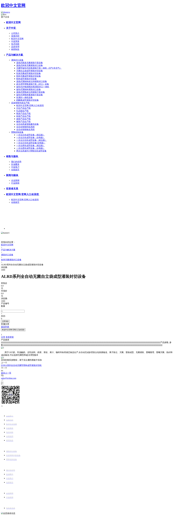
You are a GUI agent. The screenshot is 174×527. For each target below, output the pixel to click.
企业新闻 (15, 180)
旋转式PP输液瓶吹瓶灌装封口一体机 (32, 87)
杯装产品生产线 (23, 116)
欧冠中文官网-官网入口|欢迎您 (30, 105)
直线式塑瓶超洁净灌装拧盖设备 (30, 92)
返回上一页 (6, 373)
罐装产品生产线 (23, 121)
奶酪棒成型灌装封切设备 (27, 100)
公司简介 (15, 33)
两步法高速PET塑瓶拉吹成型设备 (31, 151)
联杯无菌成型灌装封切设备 (28, 76)
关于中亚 (11, 28)
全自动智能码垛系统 (25, 127)
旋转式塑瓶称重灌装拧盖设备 (29, 95)
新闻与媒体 (12, 175)
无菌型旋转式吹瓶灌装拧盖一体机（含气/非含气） (39, 68)
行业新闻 (15, 183)
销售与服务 (12, 156)
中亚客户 (15, 167)
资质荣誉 (10, 337)
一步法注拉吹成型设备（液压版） (31, 140)
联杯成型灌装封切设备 (26, 79)
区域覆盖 (15, 164)
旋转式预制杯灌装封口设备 (28, 89)
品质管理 (15, 47)
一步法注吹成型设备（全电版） (30, 137)
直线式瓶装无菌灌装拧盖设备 (29, 63)
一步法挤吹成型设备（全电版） (30, 148)
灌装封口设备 (17, 60)
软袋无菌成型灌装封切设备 (28, 73)
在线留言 (15, 170)
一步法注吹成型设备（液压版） (30, 135)
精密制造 (15, 49)
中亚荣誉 (15, 41)
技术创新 (15, 44)
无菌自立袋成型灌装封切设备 (29, 71)
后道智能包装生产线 (20, 103)
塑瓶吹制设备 (17, 132)
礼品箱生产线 (22, 111)
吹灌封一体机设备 (24, 97)
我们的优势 (16, 162)
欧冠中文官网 (13, 5)
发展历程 (15, 36)
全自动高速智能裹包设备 (27, 124)
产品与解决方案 (15, 54)
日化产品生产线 (23, 108)
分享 (3, 337)
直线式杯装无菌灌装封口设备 (29, 65)
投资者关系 (12, 188)
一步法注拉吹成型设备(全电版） (30, 143)
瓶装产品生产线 (23, 113)
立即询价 (5, 321)
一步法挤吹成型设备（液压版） (30, 145)
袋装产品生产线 (23, 119)
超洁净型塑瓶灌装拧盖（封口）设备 (32, 84)
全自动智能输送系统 (25, 129)
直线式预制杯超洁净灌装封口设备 (31, 81)
